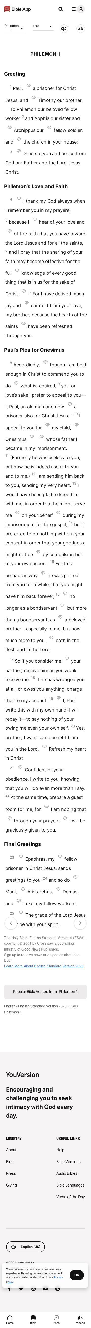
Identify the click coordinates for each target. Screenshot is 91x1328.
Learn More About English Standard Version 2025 (43, 965)
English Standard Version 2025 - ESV (47, 1006)
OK (76, 1275)
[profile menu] (77, 9)
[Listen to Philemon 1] (64, 28)
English (9, 1006)
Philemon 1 (12, 28)
